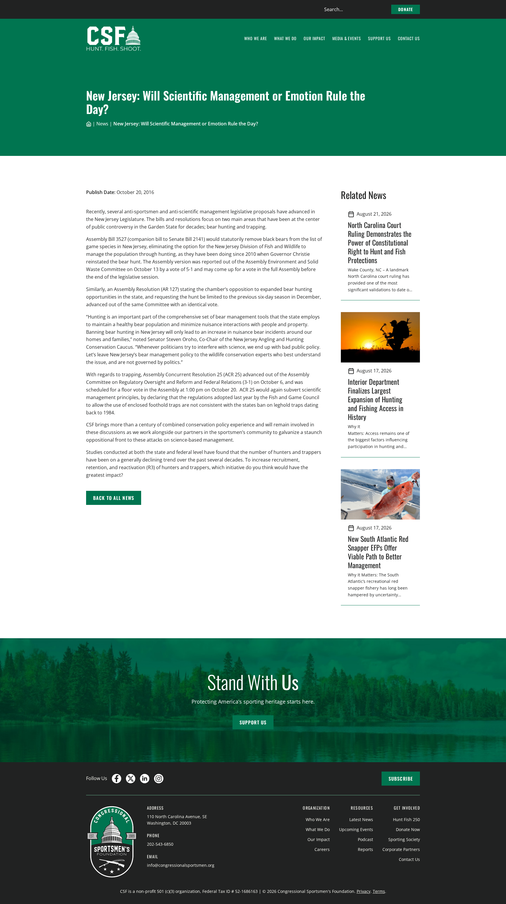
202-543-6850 (160, 844)
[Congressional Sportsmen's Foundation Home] (113, 38)
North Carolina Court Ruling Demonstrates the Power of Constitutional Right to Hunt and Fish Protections (379, 242)
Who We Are (318, 819)
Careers (322, 849)
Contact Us (409, 859)
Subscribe (401, 778)
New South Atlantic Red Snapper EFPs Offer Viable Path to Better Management (378, 551)
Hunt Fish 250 (406, 819)
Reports (365, 849)
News (102, 123)
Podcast (365, 839)
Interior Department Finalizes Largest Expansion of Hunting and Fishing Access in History (376, 399)
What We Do (318, 829)
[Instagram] (158, 778)
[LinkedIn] (144, 778)
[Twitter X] (130, 778)
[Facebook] (116, 778)
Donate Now (408, 829)
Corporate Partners (401, 849)
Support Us (253, 722)
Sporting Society (404, 839)
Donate (405, 9)
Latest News (361, 819)
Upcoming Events (356, 829)
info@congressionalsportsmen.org (180, 865)
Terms (379, 891)
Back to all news (113, 497)
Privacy (363, 891)
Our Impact (318, 839)
